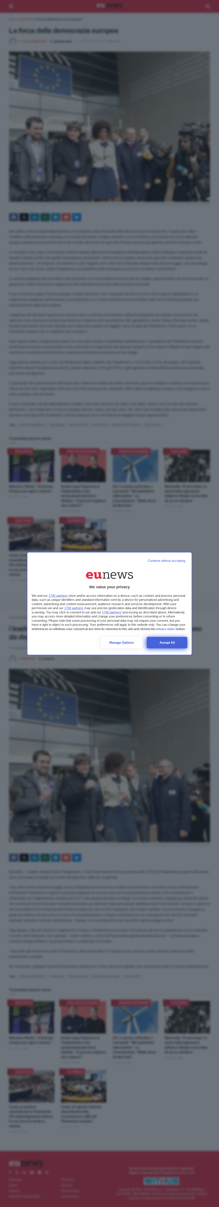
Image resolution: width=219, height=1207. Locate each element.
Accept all (167, 642)
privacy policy (165, 629)
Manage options (121, 642)
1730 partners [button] (58, 595)
